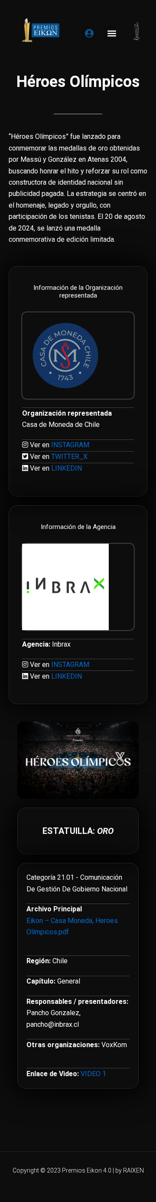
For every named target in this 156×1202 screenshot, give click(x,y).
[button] (111, 33)
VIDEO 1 (93, 1074)
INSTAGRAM (70, 445)
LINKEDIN (66, 468)
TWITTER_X (69, 456)
